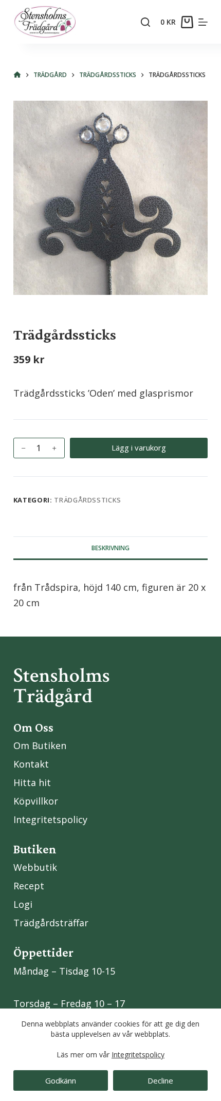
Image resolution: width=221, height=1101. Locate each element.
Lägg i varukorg (139, 447)
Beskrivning (110, 548)
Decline (160, 1080)
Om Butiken (39, 745)
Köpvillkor (35, 801)
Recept (28, 886)
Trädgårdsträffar (50, 923)
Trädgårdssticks (87, 500)
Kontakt (31, 764)
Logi (22, 904)
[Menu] (203, 22)
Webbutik (35, 867)
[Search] (145, 22)
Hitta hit (32, 782)
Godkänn (60, 1080)
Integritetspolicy (138, 1054)
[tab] (110, 547)
